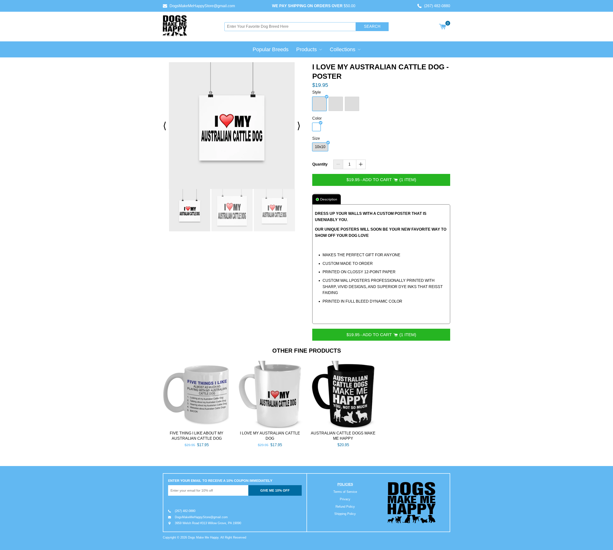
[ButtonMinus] (338, 164)
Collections (342, 49)
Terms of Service (345, 492)
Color (317, 118)
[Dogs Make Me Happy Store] (412, 502)
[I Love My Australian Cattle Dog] (270, 394)
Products (306, 49)
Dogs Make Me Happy (203, 537)
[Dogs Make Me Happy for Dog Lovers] (175, 25)
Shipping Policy (345, 514)
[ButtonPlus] (361, 164)
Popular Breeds (271, 49)
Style (316, 92)
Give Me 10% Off (275, 490)
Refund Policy (345, 506)
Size (316, 138)
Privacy (345, 499)
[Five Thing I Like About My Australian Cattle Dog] (196, 394)
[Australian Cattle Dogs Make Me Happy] (343, 394)
